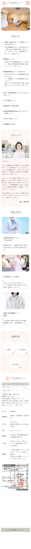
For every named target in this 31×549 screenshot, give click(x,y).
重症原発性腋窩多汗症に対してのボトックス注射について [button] (16, 112)
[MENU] (28, 3)
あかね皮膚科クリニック (16, 530)
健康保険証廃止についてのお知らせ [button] (14, 72)
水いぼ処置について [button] (10, 100)
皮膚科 (8, 350)
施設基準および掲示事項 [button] (11, 106)
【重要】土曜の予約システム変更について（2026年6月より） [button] (16, 43)
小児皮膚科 (22, 350)
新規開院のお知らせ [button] (10, 124)
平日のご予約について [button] (10, 119)
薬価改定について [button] (9, 59)
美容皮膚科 (15, 364)
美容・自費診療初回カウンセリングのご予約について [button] (16, 94)
